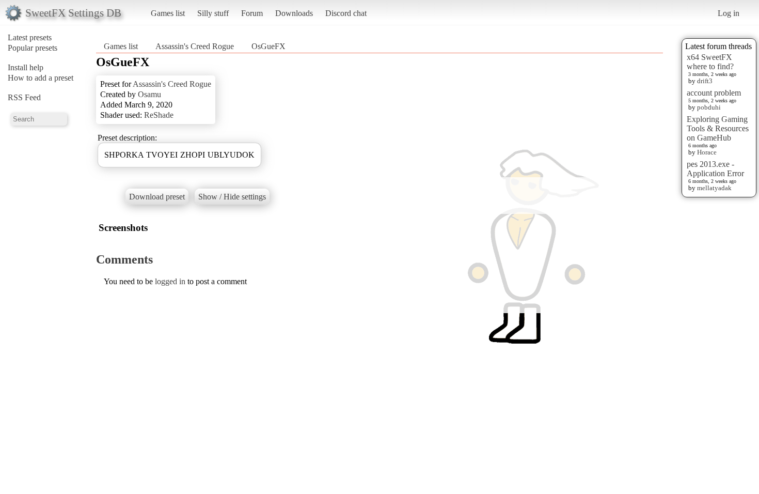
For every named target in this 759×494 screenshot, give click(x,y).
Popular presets (32, 47)
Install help (25, 67)
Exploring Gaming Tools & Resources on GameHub (718, 128)
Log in (728, 13)
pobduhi (709, 107)
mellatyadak (714, 188)
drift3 (705, 81)
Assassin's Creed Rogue (194, 46)
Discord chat (346, 13)
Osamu (149, 94)
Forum (252, 13)
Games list (168, 13)
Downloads (294, 13)
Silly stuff (213, 13)
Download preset (157, 196)
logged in (170, 281)
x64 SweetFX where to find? (710, 62)
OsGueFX (268, 46)
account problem (714, 92)
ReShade (158, 115)
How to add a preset (40, 77)
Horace (707, 152)
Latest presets (30, 37)
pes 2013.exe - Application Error (715, 169)
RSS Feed (24, 97)
